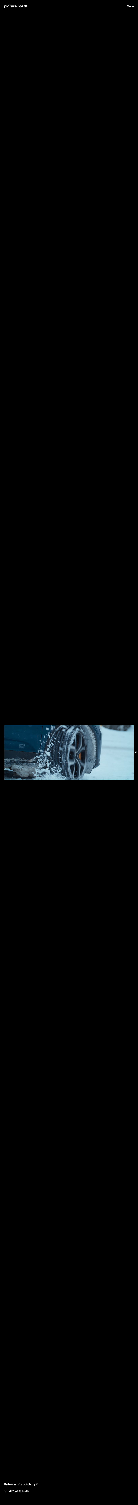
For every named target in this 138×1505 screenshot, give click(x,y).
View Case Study (18, 1490)
